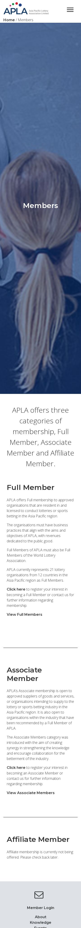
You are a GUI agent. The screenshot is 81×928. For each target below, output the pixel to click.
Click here (16, 589)
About (40, 917)
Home (9, 20)
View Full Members (24, 614)
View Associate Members (31, 793)
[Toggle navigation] (70, 9)
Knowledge (40, 922)
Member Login (40, 908)
